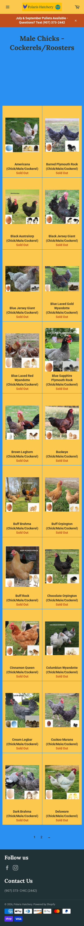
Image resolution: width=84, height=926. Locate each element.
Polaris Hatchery (23, 904)
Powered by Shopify (44, 904)
